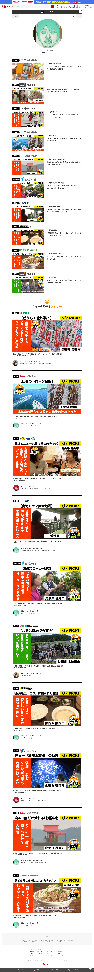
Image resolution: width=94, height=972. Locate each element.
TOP (79, 16)
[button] (61, 6)
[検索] (52, 6)
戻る (15, 16)
